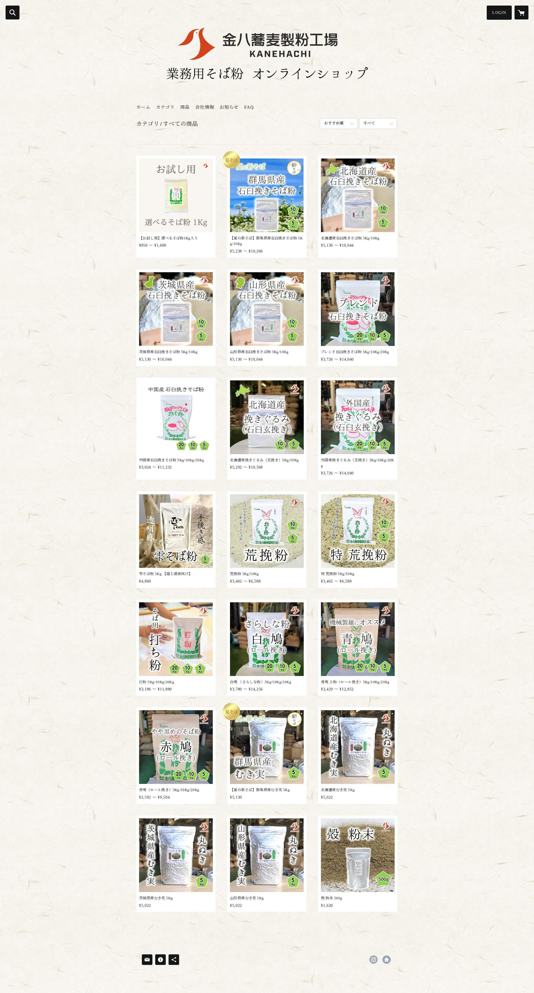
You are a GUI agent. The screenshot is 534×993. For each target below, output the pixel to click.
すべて (369, 123)
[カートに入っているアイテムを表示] (521, 12)
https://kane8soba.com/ (386, 959)
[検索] (12, 12)
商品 (185, 107)
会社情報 (204, 107)
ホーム (143, 107)
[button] (499, 13)
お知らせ (229, 107)
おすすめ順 (333, 123)
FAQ (249, 107)
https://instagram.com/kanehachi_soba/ (373, 959)
